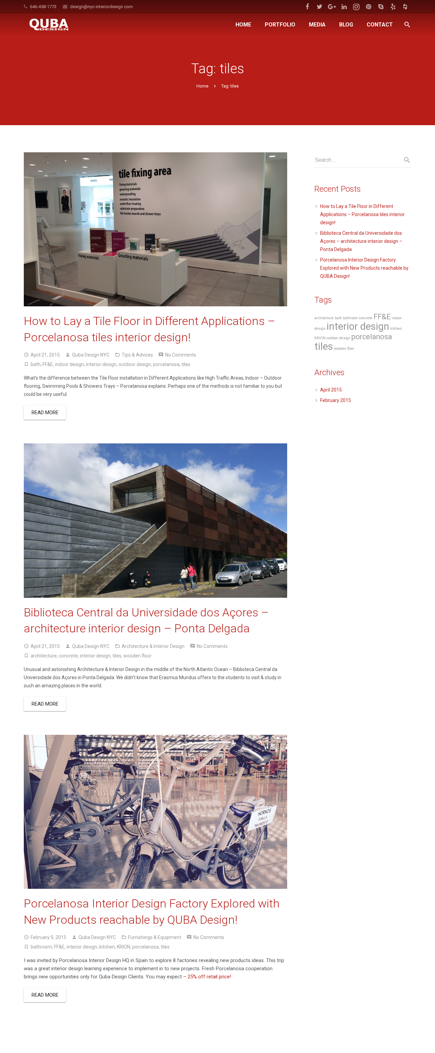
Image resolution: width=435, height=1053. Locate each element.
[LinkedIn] (344, 7)
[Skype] (381, 7)
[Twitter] (319, 7)
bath (35, 364)
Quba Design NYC (90, 355)
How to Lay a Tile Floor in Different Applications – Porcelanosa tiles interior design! (362, 214)
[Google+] (332, 7)
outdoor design (135, 364)
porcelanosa (166, 364)
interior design (101, 364)
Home (202, 86)
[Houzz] (405, 7)
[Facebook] (307, 7)
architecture (44, 655)
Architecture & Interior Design (153, 646)
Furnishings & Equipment (154, 937)
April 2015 (331, 390)
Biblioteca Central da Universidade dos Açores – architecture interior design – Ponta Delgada (361, 241)
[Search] (407, 24)
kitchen (107, 947)
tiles (185, 364)
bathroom (41, 947)
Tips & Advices (137, 355)
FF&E (47, 364)
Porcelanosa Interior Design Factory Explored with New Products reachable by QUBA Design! (364, 268)
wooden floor (137, 655)
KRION (123, 947)
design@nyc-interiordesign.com (101, 6)
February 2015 (335, 400)
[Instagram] (356, 7)
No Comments (180, 355)
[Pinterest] (368, 7)
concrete (68, 655)
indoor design (69, 364)
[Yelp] (393, 7)
